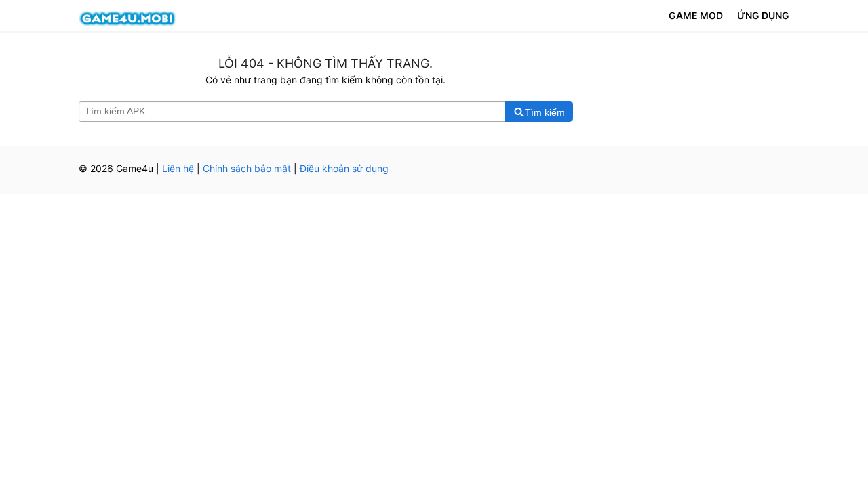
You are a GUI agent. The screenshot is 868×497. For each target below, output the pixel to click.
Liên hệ (178, 168)
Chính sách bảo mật (247, 168)
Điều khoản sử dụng (344, 168)
